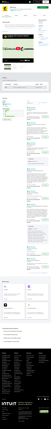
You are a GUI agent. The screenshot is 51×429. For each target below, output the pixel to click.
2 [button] (38, 272)
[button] (31, 2)
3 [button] (39, 272)
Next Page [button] (44, 102)
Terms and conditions (43, 30)
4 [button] (40, 272)
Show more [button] (5, 31)
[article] (25, 331)
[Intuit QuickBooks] (5, 2)
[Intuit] (9, 403)
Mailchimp (41, 23)
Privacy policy (41, 32)
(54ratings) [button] (19, 10)
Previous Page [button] (33, 272)
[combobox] (33, 103)
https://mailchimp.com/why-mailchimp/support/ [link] (43, 44)
